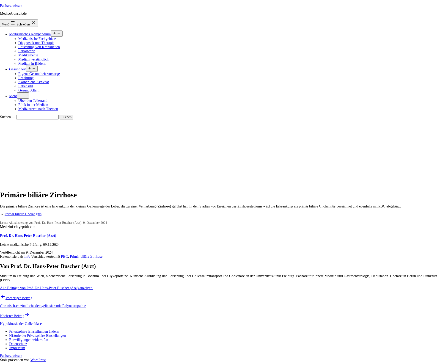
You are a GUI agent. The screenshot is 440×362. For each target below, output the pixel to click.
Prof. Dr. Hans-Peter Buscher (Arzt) (28, 236)
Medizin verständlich (33, 59)
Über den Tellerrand (32, 100)
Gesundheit (17, 69)
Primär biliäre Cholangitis (23, 214)
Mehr (13, 96)
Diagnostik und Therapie (36, 43)
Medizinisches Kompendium (30, 34)
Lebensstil (25, 86)
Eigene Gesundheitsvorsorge (39, 74)
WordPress (38, 360)
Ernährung (26, 78)
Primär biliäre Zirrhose (86, 256)
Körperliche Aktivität (33, 82)
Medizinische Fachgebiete (37, 39)
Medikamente (28, 55)
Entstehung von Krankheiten (39, 47)
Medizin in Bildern (32, 63)
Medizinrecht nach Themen (38, 109)
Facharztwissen (11, 6)
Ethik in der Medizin (33, 105)
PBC (64, 256)
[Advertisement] (220, 154)
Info (27, 256)
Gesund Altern (28, 90)
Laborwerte (26, 51)
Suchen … (7, 117)
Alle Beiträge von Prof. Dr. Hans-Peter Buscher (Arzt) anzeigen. (46, 288)
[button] (34, 331)
